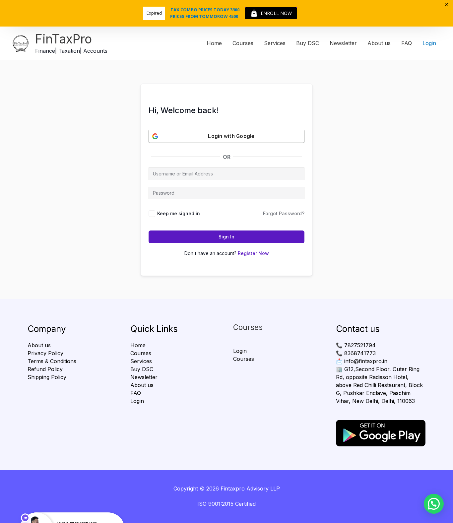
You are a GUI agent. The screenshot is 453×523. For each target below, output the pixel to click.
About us (379, 43)
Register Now (253, 253)
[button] (434, 504)
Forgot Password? (283, 213)
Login (429, 43)
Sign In (226, 236)
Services (275, 43)
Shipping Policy (47, 377)
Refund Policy (45, 369)
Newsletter (343, 43)
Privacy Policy (45, 353)
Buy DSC (307, 43)
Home (214, 43)
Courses (242, 43)
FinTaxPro (63, 39)
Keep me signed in (178, 213)
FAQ (406, 43)
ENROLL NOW (276, 13)
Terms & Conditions (52, 361)
